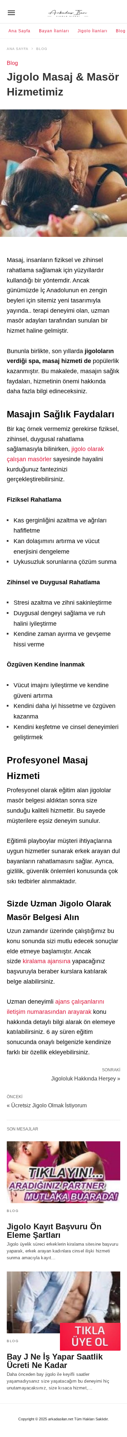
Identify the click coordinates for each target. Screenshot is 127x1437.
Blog (121, 31)
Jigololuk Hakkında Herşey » (85, 1078)
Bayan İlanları (54, 31)
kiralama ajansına (46, 961)
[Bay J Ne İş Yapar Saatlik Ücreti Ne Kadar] (63, 1302)
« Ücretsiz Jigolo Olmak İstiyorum (47, 1105)
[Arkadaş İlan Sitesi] (68, 12)
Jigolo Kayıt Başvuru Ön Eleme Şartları (54, 1231)
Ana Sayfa (19, 31)
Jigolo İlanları (92, 31)
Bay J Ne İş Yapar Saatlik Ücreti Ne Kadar (55, 1361)
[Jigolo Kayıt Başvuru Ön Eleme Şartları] (63, 1172)
